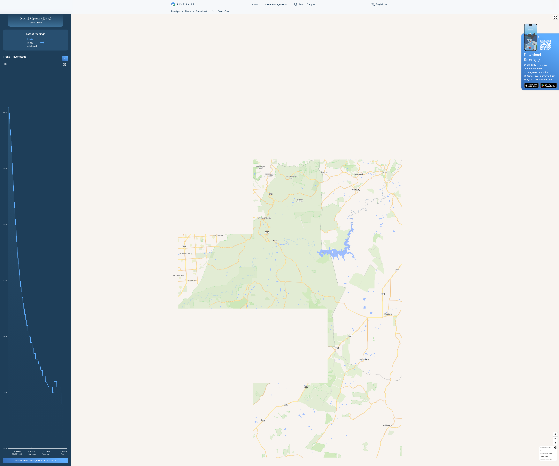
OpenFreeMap (546, 447)
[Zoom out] (555, 438)
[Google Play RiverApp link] (548, 85)
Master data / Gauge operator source (35, 460)
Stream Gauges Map (276, 4)
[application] (35, 260)
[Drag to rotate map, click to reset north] (555, 443)
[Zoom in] (555, 434)
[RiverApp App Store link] (531, 85)
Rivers (255, 4)
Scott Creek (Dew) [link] (221, 11)
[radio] (65, 58)
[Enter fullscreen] (555, 17)
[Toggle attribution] (555, 447)
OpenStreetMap (547, 459)
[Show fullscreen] (64, 64)
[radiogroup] (65, 58)
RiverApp (175, 11)
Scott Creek (201, 11)
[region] (279, 233)
